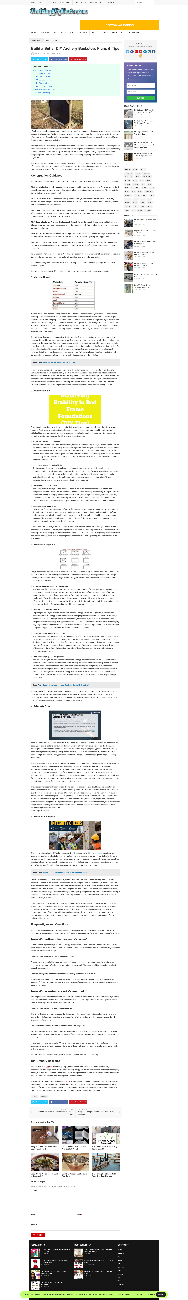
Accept (161, 1294)
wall (126, 210)
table (136, 206)
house (152, 188)
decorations (147, 177)
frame (148, 180)
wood (140, 210)
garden (135, 184)
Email (79, 1214)
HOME (33, 33)
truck (149, 206)
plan (114, 33)
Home (33, 2)
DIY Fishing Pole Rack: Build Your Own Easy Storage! (104, 1175)
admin (37, 54)
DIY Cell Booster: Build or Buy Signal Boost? (104, 1147)
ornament (134, 33)
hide (51, 67)
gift (72, 33)
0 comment (56, 54)
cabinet (143, 169)
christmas (128, 173)
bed (93, 33)
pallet (144, 195)
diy (55, 33)
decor (137, 177)
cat (123, 33)
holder (144, 188)
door (135, 180)
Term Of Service (80, 2)
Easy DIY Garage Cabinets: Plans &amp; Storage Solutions (97, 1112)
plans (136, 199)
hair (126, 188)
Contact (53, 2)
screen (127, 202)
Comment (35, 1190)
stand (150, 202)
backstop (44, 1096)
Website (34, 1224)
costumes (128, 177)
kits (133, 191)
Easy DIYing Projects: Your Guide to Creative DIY (45, 1175)
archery (34, 1096)
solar (135, 202)
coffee (138, 173)
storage (103, 33)
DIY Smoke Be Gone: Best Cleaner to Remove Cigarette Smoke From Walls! (144, 145)
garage (127, 184)
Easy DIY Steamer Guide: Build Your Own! (74, 1175)
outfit (137, 195)
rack (149, 199)
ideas (63, 33)
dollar (127, 180)
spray (142, 202)
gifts (149, 184)
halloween (134, 188)
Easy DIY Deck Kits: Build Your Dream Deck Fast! (44, 1147)
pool (142, 199)
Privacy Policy (65, 2)
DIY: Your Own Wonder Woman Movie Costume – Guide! (54, 1112)
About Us (42, 2)
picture (127, 199)
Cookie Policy (150, 1295)
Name (33, 1214)
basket (127, 169)
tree (142, 206)
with (133, 210)
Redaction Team (95, 2)
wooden (148, 210)
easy (141, 180)
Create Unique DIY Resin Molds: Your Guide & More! (75, 1147)
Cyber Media (110, 2)
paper (152, 195)
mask (140, 191)
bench (135, 169)
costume (44, 33)
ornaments (149, 191)
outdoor (83, 33)
